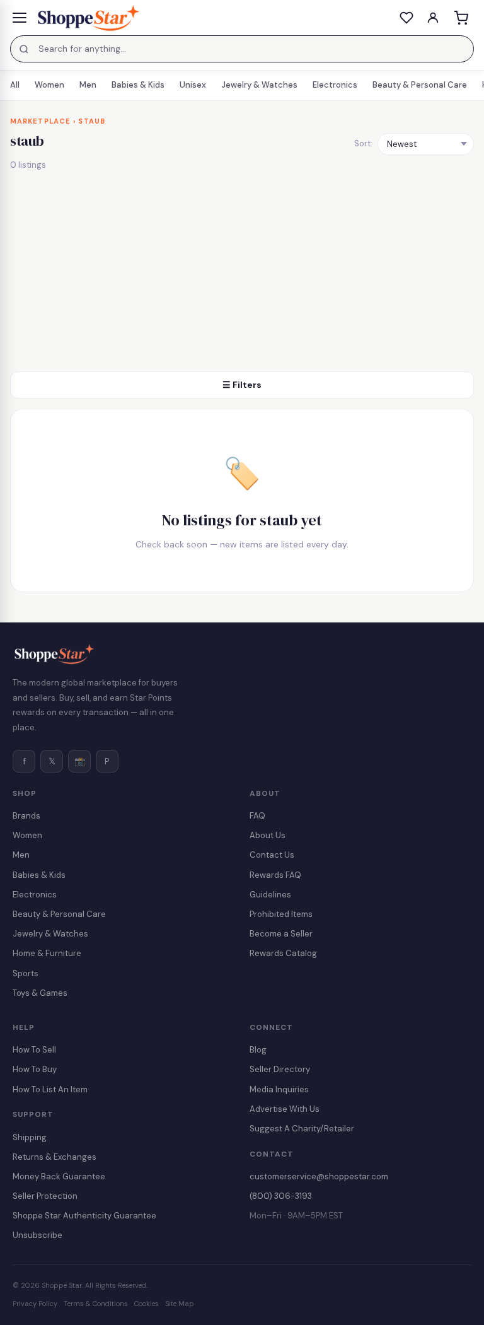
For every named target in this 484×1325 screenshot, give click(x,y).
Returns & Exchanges (54, 1157)
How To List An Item (50, 1089)
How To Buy (35, 1069)
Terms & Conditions (96, 1303)
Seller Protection (45, 1196)
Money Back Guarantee (59, 1176)
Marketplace (40, 121)
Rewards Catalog (283, 953)
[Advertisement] (242, 277)
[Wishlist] (406, 18)
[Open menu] (19, 17)
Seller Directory (280, 1069)
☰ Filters (242, 384)
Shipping (30, 1137)
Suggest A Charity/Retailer (302, 1128)
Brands (26, 815)
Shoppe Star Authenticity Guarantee (84, 1215)
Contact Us (272, 854)
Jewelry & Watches (259, 84)
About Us (267, 835)
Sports (25, 973)
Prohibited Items (281, 914)
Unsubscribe (37, 1235)
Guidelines (270, 894)
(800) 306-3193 (281, 1196)
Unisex (193, 84)
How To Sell (34, 1049)
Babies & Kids (138, 84)
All (15, 84)
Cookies (146, 1303)
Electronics (335, 84)
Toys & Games (40, 993)
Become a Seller (281, 933)
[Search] (24, 49)
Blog (258, 1049)
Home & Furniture (47, 953)
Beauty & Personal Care (419, 84)
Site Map (179, 1303)
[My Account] (433, 18)
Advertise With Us (285, 1109)
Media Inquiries (279, 1089)
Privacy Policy (35, 1303)
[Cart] (460, 17)
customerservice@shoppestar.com (319, 1176)
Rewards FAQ (275, 875)
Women (49, 84)
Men (87, 84)
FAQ (257, 815)
